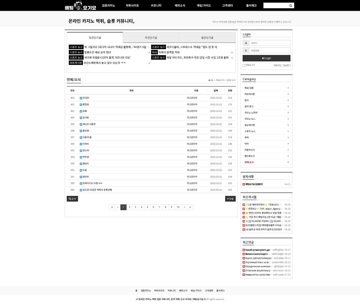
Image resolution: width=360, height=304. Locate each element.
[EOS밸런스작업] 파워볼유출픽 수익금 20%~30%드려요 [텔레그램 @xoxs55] (282, 225)
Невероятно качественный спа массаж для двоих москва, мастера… (282, 274)
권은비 (85, 176)
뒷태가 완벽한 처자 (166, 52)
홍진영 (85, 130)
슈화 (84, 110)
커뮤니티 (156, 5)
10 (178, 207)
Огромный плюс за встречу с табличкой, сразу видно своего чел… (281, 262)
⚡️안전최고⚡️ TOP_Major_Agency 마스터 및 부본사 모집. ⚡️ (275, 208)
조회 (230, 90)
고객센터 (227, 5)
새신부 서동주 (89, 124)
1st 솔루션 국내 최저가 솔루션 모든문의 (263, 229)
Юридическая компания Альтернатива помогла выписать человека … (283, 266)
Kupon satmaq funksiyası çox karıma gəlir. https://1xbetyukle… (277, 258)
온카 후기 (248, 106)
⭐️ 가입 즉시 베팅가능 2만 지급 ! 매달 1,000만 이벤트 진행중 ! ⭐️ (276, 216)
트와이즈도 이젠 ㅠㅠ (92, 183)
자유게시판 (249, 94)
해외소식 (180, 5)
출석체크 (251, 5)
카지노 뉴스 (249, 118)
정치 (246, 100)
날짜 (216, 90)
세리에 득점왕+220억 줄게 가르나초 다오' (100, 57)
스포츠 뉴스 (249, 131)
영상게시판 (249, 124)
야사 (246, 143)
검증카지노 (108, 5)
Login (267, 58)
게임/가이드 (204, 5)
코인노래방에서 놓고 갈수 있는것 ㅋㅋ (98, 63)
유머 (246, 137)
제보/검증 (249, 87)
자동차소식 (249, 149)
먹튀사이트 (132, 5)
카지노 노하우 (250, 112)
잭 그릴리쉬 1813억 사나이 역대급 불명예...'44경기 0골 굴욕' (111, 47)
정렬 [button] (231, 198)
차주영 (85, 156)
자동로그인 (250, 65)
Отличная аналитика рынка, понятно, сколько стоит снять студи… (282, 270)
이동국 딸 (87, 137)
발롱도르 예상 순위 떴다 (90, 52)
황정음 (85, 104)
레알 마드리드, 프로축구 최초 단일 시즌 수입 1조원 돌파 (190, 57)
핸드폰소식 (249, 155)
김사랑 (85, 117)
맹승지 (85, 163)
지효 (84, 170)
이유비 (85, 143)
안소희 (85, 150)
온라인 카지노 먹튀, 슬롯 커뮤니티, (101, 20)
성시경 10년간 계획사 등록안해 (97, 189)
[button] (72, 199)
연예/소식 (249, 162)
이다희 (85, 97)
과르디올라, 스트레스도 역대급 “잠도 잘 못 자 (184, 47)
